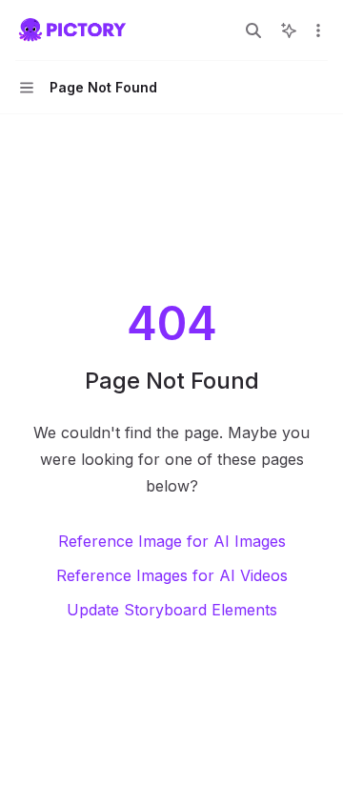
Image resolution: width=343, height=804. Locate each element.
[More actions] (318, 30)
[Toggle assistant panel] (288, 30)
